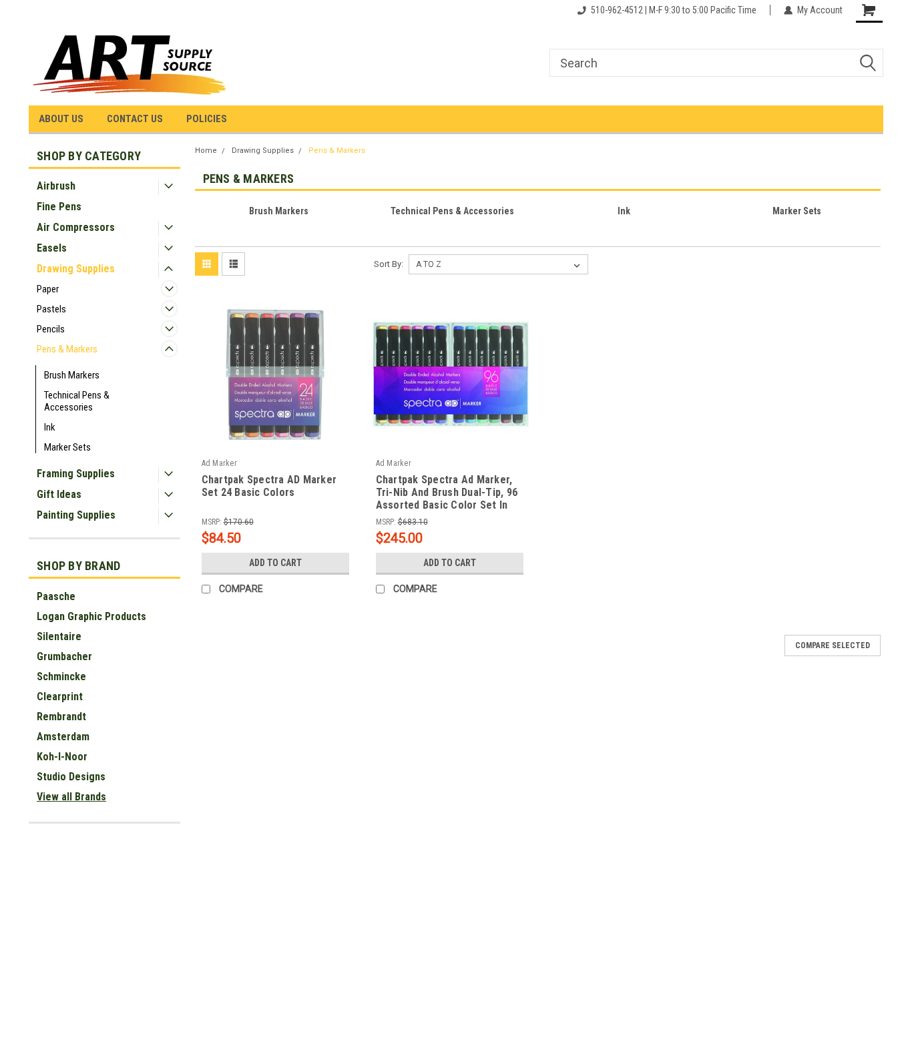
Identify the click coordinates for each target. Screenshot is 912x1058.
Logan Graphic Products (91, 616)
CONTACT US (135, 119)
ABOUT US (61, 119)
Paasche (56, 596)
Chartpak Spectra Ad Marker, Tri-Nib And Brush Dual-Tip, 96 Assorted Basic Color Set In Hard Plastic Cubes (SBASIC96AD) (447, 493)
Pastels (51, 309)
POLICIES (206, 119)
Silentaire (59, 636)
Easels (52, 248)
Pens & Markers (67, 349)
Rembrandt (61, 716)
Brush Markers (71, 375)
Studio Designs (71, 776)
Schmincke (61, 676)
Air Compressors (76, 227)
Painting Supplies (76, 515)
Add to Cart (275, 562)
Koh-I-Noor (62, 756)
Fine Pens (59, 206)
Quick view (275, 444)
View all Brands (71, 796)
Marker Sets (67, 447)
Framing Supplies (76, 473)
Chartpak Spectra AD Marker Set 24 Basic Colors (269, 486)
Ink (49, 427)
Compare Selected (832, 645)
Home (206, 150)
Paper (48, 289)
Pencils (51, 329)
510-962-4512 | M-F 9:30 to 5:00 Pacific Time (673, 10)
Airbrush (56, 186)
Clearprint (60, 696)
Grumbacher (64, 656)
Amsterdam (63, 736)
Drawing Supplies (76, 268)
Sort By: (388, 264)
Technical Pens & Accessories (76, 401)
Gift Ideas (59, 494)
